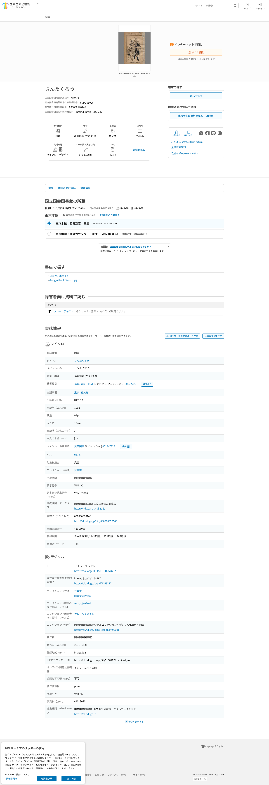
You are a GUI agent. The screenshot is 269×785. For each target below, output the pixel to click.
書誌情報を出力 (181, 147)
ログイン (260, 8)
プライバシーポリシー (118, 774)
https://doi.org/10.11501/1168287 (93, 571)
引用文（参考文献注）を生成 (188, 141)
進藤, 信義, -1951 (83, 384)
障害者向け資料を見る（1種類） (196, 115)
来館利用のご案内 (108, 215)
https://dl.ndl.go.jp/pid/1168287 (92, 583)
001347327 (108, 446)
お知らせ (99, 774)
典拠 (145, 383)
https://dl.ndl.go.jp (85, 714)
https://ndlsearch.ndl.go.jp (89, 508)
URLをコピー (188, 135)
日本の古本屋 (57, 276)
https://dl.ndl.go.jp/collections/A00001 (96, 629)
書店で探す (196, 96)
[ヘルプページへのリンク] (134, 75)
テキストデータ (83, 603)
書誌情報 (85, 188)
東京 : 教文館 (81, 392)
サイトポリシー (140, 774)
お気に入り (176, 135)
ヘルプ (247, 8)
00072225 (130, 384)
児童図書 (79, 446)
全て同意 (71, 778)
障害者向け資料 (67, 188)
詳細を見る (139, 149)
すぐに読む (198, 52)
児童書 (78, 470)
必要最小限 (46, 778)
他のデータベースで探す (186, 153)
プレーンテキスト (64, 311)
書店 (50, 188)
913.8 (77, 455)
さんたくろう (81, 360)
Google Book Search (61, 280)
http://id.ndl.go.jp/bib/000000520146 (95, 521)
